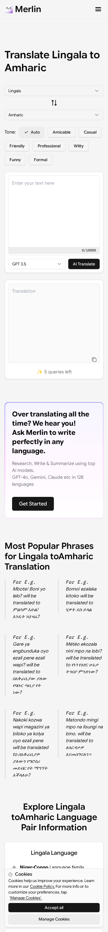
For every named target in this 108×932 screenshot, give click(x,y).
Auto (35, 132)
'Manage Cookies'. (26, 897)
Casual (90, 132)
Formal (40, 159)
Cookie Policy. (42, 886)
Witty (79, 145)
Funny (15, 159)
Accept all (54, 907)
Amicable (62, 132)
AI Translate (84, 264)
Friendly (17, 145)
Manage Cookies (54, 919)
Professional (49, 145)
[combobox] (54, 91)
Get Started (33, 504)
